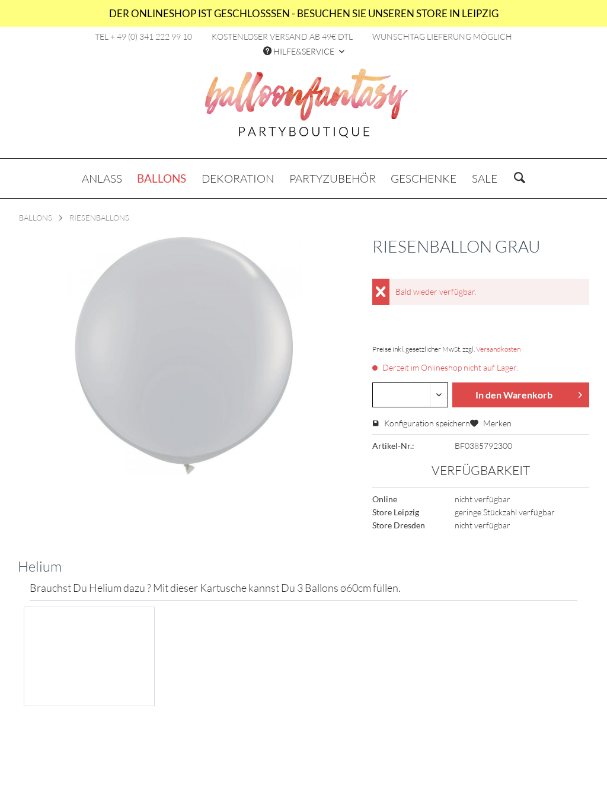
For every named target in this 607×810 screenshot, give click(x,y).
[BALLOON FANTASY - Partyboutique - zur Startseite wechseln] (306, 109)
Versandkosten (498, 349)
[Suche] (519, 178)
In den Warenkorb (513, 394)
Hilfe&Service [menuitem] (303, 51)
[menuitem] (102, 178)
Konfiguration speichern (426, 423)
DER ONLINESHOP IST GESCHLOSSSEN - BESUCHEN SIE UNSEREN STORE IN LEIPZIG (304, 13)
